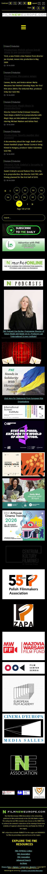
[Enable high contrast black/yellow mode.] (24, 3)
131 (25, 190)
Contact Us (24, 867)
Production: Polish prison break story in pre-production (22, 51)
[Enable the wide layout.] (43, 3)
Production (15, 46)
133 (41, 190)
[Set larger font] (43, 8)
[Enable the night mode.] (15, 3)
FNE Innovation (23, 857)
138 (41, 197)
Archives (23, 863)
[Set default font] (38, 8)
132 (33, 190)
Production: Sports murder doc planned (21, 136)
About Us (33, 867)
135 (16, 197)
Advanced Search (23, 860)
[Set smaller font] (33, 8)
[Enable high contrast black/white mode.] (20, 3)
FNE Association (23, 854)
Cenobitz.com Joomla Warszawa (32, 870)
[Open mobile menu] (23, 27)
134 (8, 197)
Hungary (8, 72)
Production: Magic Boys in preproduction (19, 107)
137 (33, 197)
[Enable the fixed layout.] (39, 3)
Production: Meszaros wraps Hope (20, 77)
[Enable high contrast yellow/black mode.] (29, 3)
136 (24, 197)
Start (5, 191)
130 (17, 190)
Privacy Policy (6, 867)
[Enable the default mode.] (10, 3)
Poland (7, 46)
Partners (16, 867)
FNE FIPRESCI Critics (23, 851)
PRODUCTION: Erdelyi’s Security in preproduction (23, 166)
